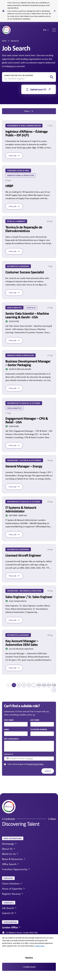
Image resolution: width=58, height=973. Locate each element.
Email (6, 729)
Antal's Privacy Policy (36, 764)
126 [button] (43, 685)
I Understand (29, 966)
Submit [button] (48, 770)
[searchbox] (27, 78)
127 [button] (48, 685)
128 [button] (53, 685)
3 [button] (23, 685)
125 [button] (38, 685)
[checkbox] (5, 764)
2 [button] (18, 685)
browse (30, 758)
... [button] (34, 685)
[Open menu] (54, 30)
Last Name (34, 720)
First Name (9, 720)
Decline (29, 957)
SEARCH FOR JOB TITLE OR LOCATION (18, 75)
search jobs (52, 77)
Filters (27, 111)
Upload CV (8, 754)
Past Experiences (11, 738)
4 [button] (28, 685)
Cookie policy (40, 946)
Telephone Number (38, 729)
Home (4, 41)
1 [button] (13, 685)
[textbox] (16, 724)
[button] (9, 685)
